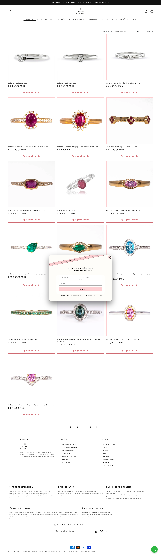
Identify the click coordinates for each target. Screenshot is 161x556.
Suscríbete (80, 289)
